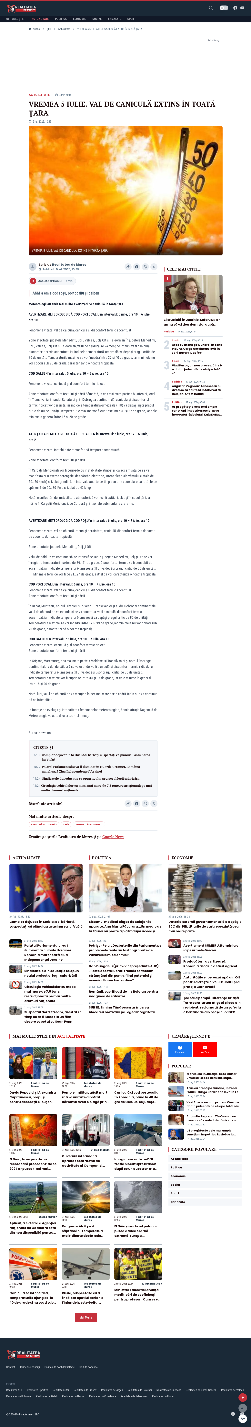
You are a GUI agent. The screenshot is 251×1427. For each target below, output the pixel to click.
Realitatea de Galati (46, 1396)
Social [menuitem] (97, 18)
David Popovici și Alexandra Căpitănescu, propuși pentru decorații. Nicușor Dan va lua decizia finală (32, 1099)
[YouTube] (242, 8)
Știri (49, 28)
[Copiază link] (128, 266)
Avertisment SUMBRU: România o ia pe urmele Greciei (210, 948)
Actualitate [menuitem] (40, 18)
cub (66, 824)
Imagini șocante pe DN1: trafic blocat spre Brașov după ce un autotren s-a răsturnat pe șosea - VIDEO (136, 1166)
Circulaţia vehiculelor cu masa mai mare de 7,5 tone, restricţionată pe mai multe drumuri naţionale (96, 787)
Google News (113, 836)
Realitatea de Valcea (232, 1390)
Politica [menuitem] (61, 18)
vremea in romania (89, 824)
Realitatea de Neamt (73, 1396)
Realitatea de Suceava (168, 1390)
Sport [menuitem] (131, 18)
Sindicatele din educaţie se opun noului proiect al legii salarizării (90, 778)
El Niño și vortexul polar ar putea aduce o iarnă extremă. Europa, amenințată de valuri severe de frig (138, 1235)
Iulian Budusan (152, 1283)
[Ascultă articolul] (242, 1397)
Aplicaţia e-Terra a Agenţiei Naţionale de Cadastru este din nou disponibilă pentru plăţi (32, 1230)
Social (176, 340)
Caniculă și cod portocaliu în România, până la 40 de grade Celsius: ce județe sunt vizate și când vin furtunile (136, 1102)
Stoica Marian (100, 1150)
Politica (169, 331)
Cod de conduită (88, 1367)
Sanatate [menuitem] (114, 18)
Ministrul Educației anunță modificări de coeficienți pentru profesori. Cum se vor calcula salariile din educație (137, 1299)
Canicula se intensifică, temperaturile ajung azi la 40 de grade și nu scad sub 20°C (31, 1300)
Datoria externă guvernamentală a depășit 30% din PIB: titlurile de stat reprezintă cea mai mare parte (204, 926)
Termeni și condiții (30, 1367)
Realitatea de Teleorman (134, 1396)
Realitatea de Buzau (163, 1396)
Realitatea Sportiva (37, 1390)
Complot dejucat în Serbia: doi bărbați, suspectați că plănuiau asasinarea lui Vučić (96, 757)
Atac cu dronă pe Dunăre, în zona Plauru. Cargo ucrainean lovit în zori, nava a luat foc (197, 349)
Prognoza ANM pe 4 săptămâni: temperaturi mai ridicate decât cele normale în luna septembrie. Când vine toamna (85, 1235)
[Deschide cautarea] (211, 8)
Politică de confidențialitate (60, 1367)
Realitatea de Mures (69, 264)
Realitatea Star (61, 1390)
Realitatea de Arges (112, 1390)
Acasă (36, 28)
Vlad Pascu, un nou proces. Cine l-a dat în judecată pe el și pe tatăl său (197, 369)
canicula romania (44, 824)
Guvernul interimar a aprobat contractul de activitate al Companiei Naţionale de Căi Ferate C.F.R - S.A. (82, 1165)
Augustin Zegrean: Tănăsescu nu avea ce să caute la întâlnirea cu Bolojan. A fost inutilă (197, 390)
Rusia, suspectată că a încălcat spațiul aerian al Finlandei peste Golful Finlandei (83, 1300)
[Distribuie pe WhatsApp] (145, 266)
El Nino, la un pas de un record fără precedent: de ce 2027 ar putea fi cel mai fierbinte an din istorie (32, 1166)
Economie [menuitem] (79, 18)
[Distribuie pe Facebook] (136, 266)
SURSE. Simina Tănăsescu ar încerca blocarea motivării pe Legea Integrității (122, 1009)
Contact (10, 1367)
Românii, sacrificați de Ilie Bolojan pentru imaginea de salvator (123, 993)
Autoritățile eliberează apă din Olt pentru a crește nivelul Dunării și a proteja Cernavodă (211, 982)
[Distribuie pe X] (153, 266)
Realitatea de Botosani (18, 1396)
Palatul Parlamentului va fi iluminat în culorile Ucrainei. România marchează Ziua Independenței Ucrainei (91, 769)
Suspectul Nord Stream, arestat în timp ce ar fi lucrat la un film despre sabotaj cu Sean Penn (53, 1017)
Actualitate (64, 28)
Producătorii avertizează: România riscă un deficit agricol (210, 963)
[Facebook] (235, 8)
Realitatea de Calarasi (140, 1390)
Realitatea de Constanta (102, 1396)
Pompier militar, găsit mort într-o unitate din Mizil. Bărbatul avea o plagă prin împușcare (84, 1099)
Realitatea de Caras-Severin (201, 1390)
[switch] (224, 8)
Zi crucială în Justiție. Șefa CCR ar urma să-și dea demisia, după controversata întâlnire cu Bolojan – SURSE (193, 327)
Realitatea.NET (14, 1390)
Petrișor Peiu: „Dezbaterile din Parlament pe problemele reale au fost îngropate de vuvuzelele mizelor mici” (125, 950)
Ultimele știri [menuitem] (15, 18)
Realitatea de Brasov (85, 1390)
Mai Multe (85, 1317)
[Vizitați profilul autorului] (32, 267)
